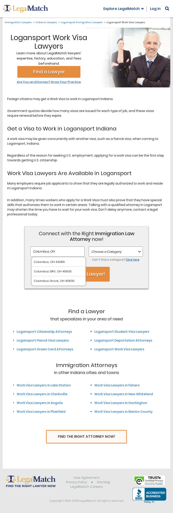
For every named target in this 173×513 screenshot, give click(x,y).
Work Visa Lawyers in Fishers (117, 385)
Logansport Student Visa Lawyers (121, 331)
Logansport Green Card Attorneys (45, 349)
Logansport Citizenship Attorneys (44, 331)
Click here (132, 260)
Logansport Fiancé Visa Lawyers (43, 340)
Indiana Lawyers (46, 22)
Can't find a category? (115, 260)
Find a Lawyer (49, 71)
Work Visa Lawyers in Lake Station (44, 385)
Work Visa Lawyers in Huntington (120, 403)
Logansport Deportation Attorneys (123, 340)
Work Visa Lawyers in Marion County (123, 411)
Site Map (103, 482)
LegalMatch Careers (86, 486)
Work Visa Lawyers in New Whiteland (123, 394)
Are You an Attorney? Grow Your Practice (49, 82)
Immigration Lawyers (18, 22)
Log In (155, 8)
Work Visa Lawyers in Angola (40, 403)
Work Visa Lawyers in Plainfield (41, 411)
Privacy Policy (76, 482)
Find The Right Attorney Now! (86, 436)
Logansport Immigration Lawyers (81, 22)
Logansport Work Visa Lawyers (119, 349)
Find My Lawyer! (86, 274)
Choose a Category (106, 251)
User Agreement (87, 477)
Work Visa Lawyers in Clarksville (42, 394)
